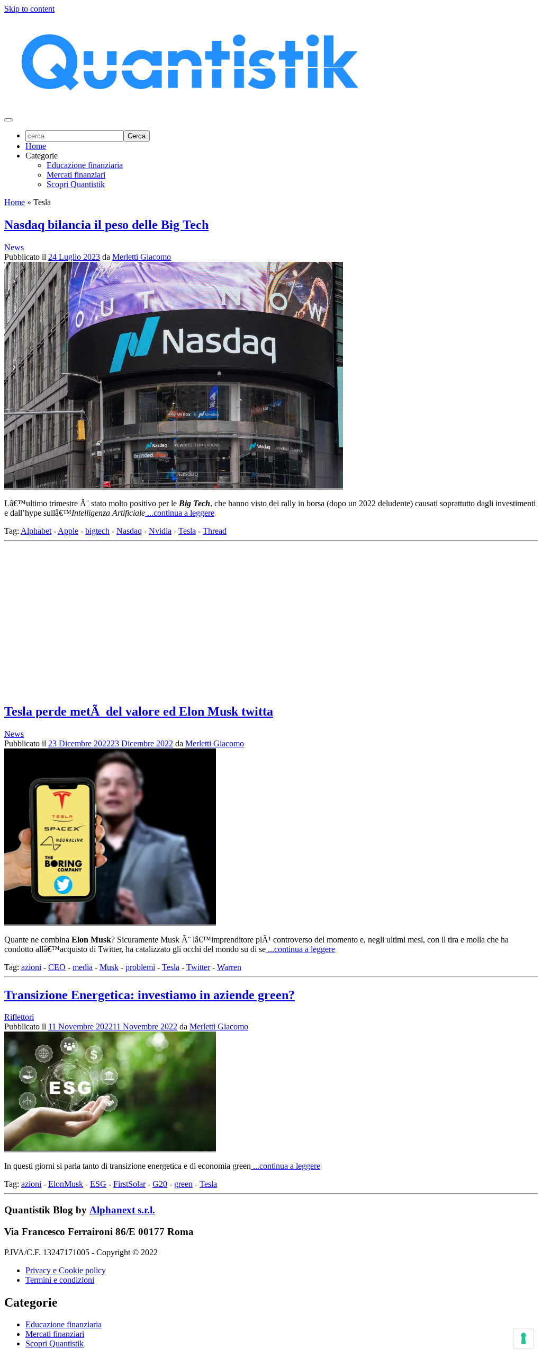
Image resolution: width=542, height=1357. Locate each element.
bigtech (97, 530)
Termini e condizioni (59, 1279)
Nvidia (160, 530)
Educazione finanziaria (85, 165)
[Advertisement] (271, 619)
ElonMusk (65, 1183)
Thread (215, 530)
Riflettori (19, 1016)
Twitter (198, 967)
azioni (31, 967)
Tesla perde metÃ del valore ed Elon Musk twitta (138, 711)
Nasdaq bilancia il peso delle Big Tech (106, 225)
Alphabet (36, 530)
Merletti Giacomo (141, 256)
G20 (159, 1183)
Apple (68, 530)
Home (35, 146)
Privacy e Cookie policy (65, 1270)
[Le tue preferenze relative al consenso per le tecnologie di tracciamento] (523, 1338)
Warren (229, 967)
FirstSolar (129, 1183)
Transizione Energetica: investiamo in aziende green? (149, 995)
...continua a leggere (179, 512)
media (83, 967)
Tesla (187, 530)
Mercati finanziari (76, 174)
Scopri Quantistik (76, 184)
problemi (140, 967)
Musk (109, 967)
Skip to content (29, 8)
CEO (57, 967)
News (14, 247)
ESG (98, 1183)
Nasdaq (129, 530)
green (183, 1183)
